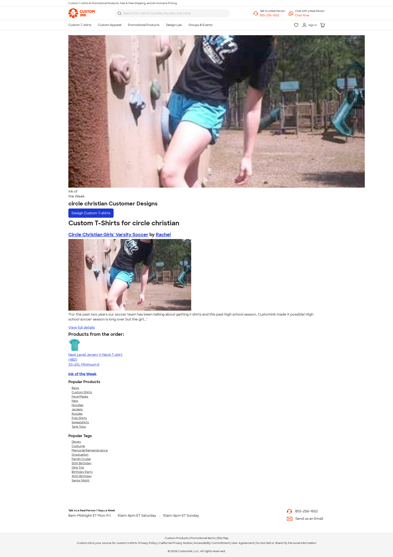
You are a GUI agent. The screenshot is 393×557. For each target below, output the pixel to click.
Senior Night (80, 480)
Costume (78, 446)
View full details (81, 327)
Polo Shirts (79, 418)
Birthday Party (82, 472)
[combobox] (172, 13)
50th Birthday (81, 463)
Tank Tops (79, 426)
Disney (76, 442)
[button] (310, 15)
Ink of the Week (82, 374)
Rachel (163, 235)
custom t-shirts (127, 543)
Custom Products (177, 538)
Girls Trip (78, 467)
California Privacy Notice (175, 543)
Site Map (222, 538)
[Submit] (119, 13)
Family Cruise (81, 459)
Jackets (77, 409)
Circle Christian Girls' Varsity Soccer (108, 235)
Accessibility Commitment (212, 543)
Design (91, 213)
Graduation (80, 455)
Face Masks (80, 396)
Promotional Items (202, 538)
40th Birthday (82, 476)
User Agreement (243, 543)
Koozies (77, 414)
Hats (75, 401)
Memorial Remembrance (90, 450)
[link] (81, 13)
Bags (75, 388)
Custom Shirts (82, 392)
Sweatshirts (80, 422)
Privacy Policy (147, 543)
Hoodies (77, 405)
